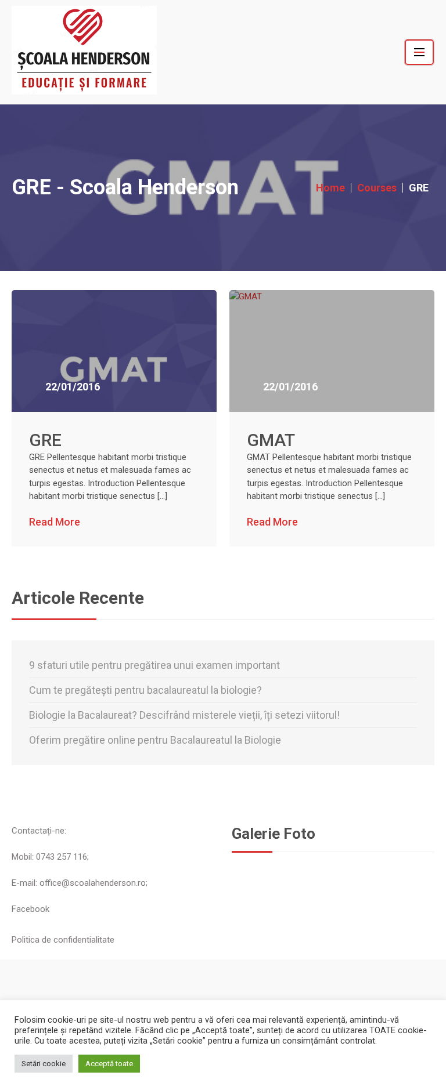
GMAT (271, 440)
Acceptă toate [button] (109, 1063)
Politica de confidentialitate (63, 940)
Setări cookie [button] (43, 1063)
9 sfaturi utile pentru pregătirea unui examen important (154, 665)
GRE (45, 440)
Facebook (30, 909)
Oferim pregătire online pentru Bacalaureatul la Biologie (155, 740)
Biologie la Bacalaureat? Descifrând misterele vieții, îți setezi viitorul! (184, 715)
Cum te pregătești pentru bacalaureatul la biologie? (145, 690)
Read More (54, 522)
